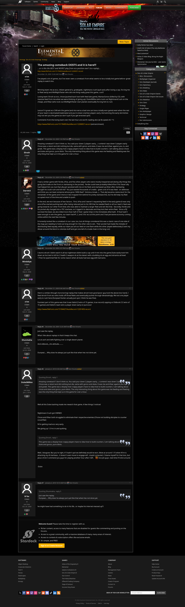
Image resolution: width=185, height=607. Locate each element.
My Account (155, 567)
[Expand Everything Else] (136, 123)
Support (66, 2)
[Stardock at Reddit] (143, 138)
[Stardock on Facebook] (145, 134)
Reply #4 (41, 288)
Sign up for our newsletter (117, 593)
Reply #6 (41, 369)
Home (21, 60)
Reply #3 (41, 248)
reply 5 (58, 491)
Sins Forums (69, 74)
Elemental (65, 567)
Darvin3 (27, 190)
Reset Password (157, 576)
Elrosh (27, 152)
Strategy (44, 60)
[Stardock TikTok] (151, 138)
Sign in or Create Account (51, 545)
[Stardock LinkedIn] (155, 138)
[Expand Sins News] (138, 91)
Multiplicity (21, 579)
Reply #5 (41, 327)
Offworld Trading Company (70, 581)
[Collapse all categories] (165, 73)
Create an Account (157, 570)
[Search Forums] (165, 1)
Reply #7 (41, 483)
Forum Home (26, 46)
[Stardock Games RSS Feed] (158, 138)
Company (112, 560)
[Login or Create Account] (157, 1)
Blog (59, 2)
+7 (27, 275)
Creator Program (113, 581)
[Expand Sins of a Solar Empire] (136, 73)
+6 (27, 166)
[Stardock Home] (20, 1)
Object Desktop (23, 564)
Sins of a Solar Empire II (69, 573)
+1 (27, 354)
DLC (90, 8)
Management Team (114, 570)
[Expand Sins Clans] (138, 102)
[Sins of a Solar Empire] (92, 21)
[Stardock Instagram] (156, 134)
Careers (110, 573)
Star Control (66, 576)
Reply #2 (41, 177)
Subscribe (161, 593)
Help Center (155, 564)
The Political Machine (68, 579)
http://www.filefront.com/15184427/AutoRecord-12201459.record (64, 309)
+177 (26, 204)
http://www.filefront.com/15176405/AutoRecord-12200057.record (60, 71)
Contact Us (111, 584)
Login (42, 46)
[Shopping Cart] (161, 1)
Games (35, 2)
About (110, 564)
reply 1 (54, 377)
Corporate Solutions (24, 567)
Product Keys (156, 573)
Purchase (134, 8)
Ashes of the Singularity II (70, 564)
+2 (27, 90)
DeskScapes (22, 576)
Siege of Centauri (67, 584)
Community (44, 2)
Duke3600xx (27, 382)
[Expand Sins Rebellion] (138, 99)
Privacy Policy (80, 603)
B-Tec (27, 496)
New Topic (124, 42)
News (53, 2)
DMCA (100, 603)
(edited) (82, 177)
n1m (27, 76)
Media (109, 8)
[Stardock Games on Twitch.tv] (153, 134)
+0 (27, 396)
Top (130, 139)
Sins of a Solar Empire (32, 60)
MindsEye (26, 261)
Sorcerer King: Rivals (68, 587)
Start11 (20, 570)
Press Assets (112, 579)
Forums (110, 587)
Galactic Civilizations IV (69, 570)
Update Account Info (158, 579)
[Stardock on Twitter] (141, 134)
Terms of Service (91, 603)
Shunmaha (27, 340)
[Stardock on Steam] (160, 134)
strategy (127, 128)
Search (36, 46)
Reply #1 (41, 139)
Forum (99, 8)
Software (27, 2)
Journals (81, 8)
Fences (20, 573)
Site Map (106, 603)
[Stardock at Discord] (147, 138)
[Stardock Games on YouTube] (149, 134)
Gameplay (68, 8)
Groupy (20, 581)
